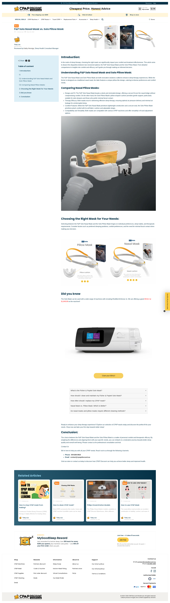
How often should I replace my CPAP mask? (88, 401)
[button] (167, 301)
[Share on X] (29, 61)
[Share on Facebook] (26, 61)
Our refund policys (98, 569)
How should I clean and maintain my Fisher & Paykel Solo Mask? (96, 396)
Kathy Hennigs (29, 48)
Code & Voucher (39, 569)
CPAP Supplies (19, 573)
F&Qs (74, 573)
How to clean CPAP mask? (63, 505)
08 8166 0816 (76, 455)
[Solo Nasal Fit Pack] (132, 261)
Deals (16, 583)
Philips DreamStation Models (98, 505)
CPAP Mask (18, 569)
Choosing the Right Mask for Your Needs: (37, 89)
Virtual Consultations (60, 573)
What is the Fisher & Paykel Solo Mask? (86, 391)
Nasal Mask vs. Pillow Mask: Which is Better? (88, 406)
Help (154, 3)
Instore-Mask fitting (60, 569)
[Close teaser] (164, 311)
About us (75, 564)
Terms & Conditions (98, 574)
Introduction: (25, 71)
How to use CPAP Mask (130, 505)
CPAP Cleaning (19, 578)
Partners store (77, 569)
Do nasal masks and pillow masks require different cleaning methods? (98, 411)
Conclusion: (25, 97)
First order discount (40, 573)
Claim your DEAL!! (108, 376)
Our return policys (98, 564)
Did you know (26, 93)
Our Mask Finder (58, 578)
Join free (123, 540)
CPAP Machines (19, 564)
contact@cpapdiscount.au (80, 457)
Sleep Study (57, 564)
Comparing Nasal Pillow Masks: (33, 85)
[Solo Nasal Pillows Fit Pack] (84, 262)
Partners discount (40, 564)
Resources (149, 3)
